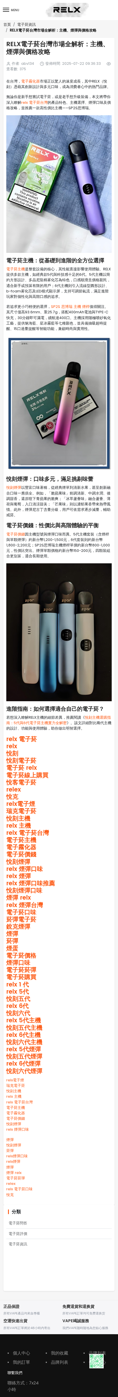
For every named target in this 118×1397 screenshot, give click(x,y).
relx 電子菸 (21, 739)
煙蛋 (12, 949)
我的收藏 (57, 1353)
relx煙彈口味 (17, 1156)
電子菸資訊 (26, 24)
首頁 (7, 24)
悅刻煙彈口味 (24, 891)
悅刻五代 (18, 999)
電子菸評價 (18, 1233)
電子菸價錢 (15, 534)
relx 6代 (17, 1006)
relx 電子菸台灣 (34, 102)
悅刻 (12, 754)
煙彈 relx (18, 898)
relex (13, 790)
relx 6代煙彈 (23, 1064)
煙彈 (12, 934)
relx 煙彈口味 (24, 869)
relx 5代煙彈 (23, 1049)
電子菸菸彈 (21, 970)
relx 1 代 (17, 985)
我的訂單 (18, 1362)
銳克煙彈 (18, 927)
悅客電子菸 (21, 783)
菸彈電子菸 (21, 920)
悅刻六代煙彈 (24, 1071)
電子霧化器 (30, 81)
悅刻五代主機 (24, 1028)
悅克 (12, 797)
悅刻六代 (18, 1013)
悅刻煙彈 (13, 487)
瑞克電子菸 (21, 811)
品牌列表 (57, 1362)
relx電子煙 (20, 804)
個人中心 (18, 1353)
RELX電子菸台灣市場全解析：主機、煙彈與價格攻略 (53, 31)
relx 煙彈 (18, 876)
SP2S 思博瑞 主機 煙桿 (70, 306)
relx (11, 746)
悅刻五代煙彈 (24, 1057)
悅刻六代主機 (24, 1042)
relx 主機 (18, 826)
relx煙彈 (13, 1161)
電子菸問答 (18, 1223)
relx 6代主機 (23, 1035)
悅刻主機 (18, 819)
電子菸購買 (21, 977)
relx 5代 (17, 992)
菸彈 (12, 941)
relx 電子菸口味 (19, 1189)
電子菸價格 (21, 956)
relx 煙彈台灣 (24, 905)
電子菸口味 (21, 912)
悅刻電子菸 (21, 761)
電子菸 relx (21, 768)
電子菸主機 (15, 269)
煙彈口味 (18, 963)
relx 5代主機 (23, 1020)
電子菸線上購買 (27, 775)
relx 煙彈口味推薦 (30, 883)
